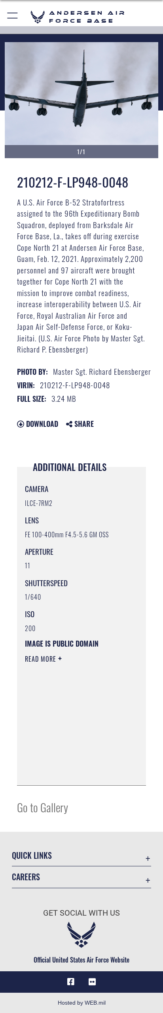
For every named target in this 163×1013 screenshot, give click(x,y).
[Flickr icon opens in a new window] (92, 982)
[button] (13, 17)
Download (41, 423)
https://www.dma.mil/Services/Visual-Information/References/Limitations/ (73, 770)
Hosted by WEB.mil (82, 1002)
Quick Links (32, 855)
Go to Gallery (42, 806)
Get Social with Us (81, 913)
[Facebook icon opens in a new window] (71, 982)
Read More (41, 659)
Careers (26, 877)
